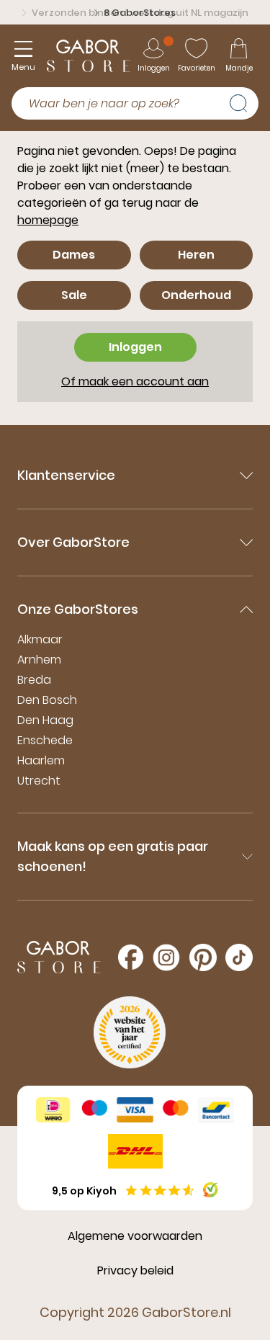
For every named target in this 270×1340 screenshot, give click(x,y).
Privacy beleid (135, 1270)
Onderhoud (196, 295)
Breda (34, 679)
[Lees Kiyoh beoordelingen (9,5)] (210, 1189)
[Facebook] (130, 957)
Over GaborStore (73, 542)
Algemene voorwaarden (135, 1236)
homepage (47, 220)
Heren (196, 254)
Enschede (45, 740)
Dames (74, 254)
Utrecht (38, 780)
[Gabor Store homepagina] (88, 56)
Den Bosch (47, 700)
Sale (74, 295)
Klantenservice (66, 475)
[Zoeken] (244, 101)
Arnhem (39, 659)
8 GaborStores (140, 12)
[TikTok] (239, 957)
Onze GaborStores (77, 609)
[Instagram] (166, 957)
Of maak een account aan (135, 381)
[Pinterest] (203, 957)
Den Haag (45, 720)
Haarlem (41, 760)
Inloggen (135, 347)
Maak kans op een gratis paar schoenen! (112, 856)
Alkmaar (40, 639)
